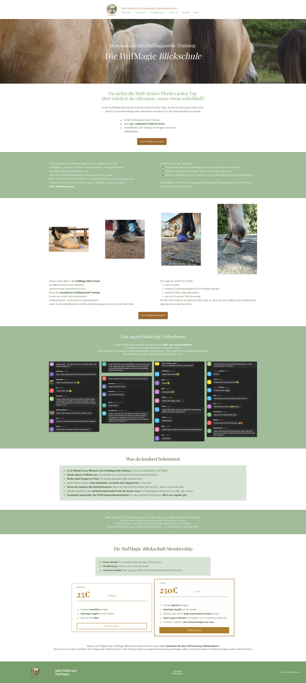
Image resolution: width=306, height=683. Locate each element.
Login (196, 12)
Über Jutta (126, 12)
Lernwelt (139, 12)
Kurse (172, 12)
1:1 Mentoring (156, 12)
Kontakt (185, 12)
